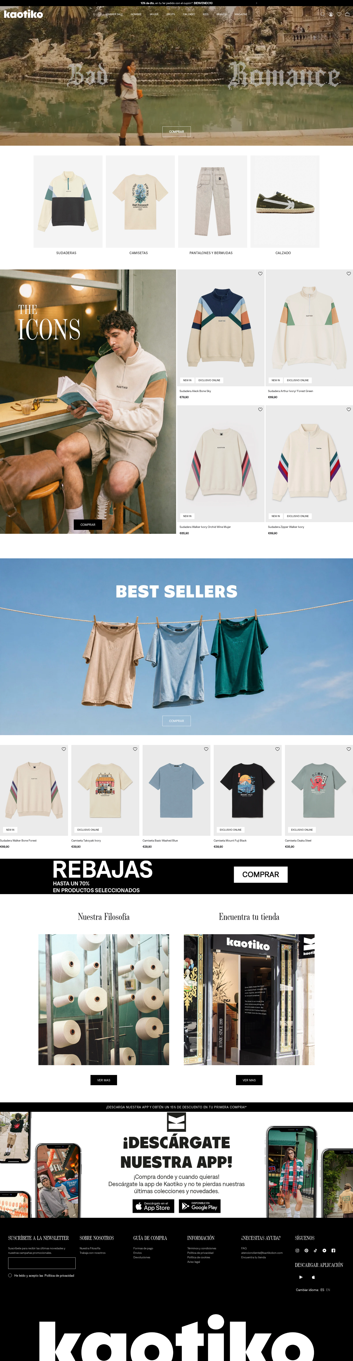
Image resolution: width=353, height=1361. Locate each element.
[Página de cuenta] (331, 14)
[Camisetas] (140, 205)
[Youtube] (324, 1250)
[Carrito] (347, 14)
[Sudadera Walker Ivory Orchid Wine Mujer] (221, 463)
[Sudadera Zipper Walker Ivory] (309, 463)
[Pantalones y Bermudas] (212, 205)
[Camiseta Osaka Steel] (319, 790)
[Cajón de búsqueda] (323, 14)
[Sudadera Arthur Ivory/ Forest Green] (309, 327)
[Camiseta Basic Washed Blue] (177, 790)
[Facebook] (333, 1250)
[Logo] (23, 14)
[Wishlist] (339, 14)
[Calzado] (284, 205)
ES (322, 1290)
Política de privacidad (59, 1275)
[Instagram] (297, 1250)
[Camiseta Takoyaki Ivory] (105, 790)
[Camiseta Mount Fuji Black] (248, 790)
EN (328, 1290)
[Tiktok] (315, 1250)
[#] (176, 876)
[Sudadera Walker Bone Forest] (34, 790)
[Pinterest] (306, 1250)
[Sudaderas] (68, 205)
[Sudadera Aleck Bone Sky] (221, 327)
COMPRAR (176, 131)
